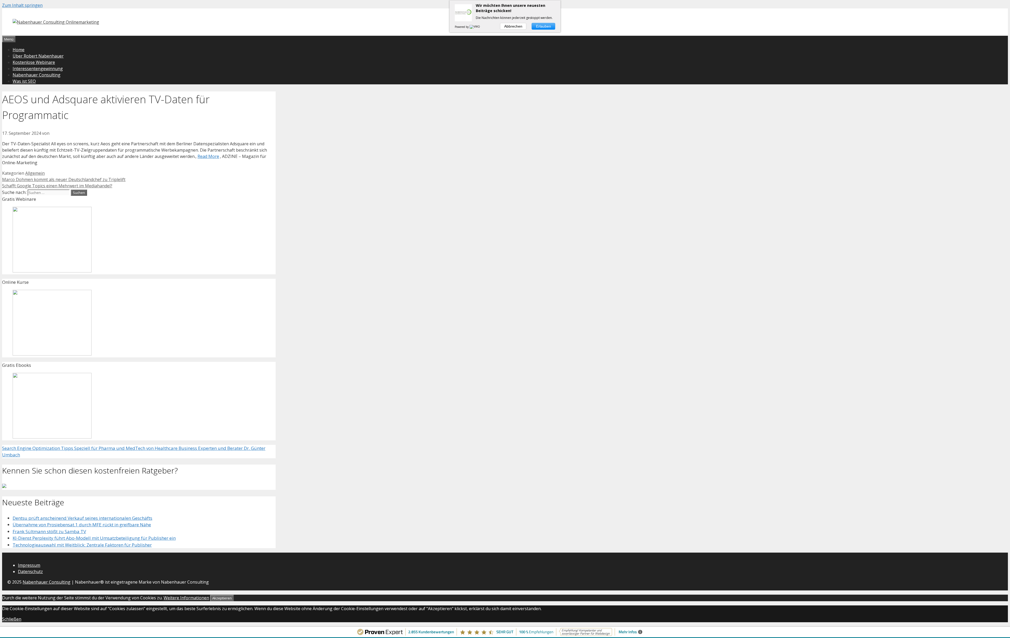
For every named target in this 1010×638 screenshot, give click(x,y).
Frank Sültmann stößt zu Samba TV (49, 531)
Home (18, 50)
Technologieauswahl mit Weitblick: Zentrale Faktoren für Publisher (82, 545)
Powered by (462, 27)
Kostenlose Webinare (34, 62)
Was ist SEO (24, 81)
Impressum (29, 565)
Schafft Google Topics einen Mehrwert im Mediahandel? (57, 186)
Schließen (11, 619)
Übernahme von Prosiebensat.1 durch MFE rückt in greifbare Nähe (82, 525)
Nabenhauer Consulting (36, 75)
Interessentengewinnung (38, 68)
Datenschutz (30, 571)
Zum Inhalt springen (22, 5)
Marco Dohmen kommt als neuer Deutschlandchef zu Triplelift (63, 179)
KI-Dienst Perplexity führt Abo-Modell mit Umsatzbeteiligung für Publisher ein (94, 538)
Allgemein (35, 173)
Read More (208, 156)
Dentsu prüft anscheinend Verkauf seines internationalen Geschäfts (82, 518)
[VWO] (475, 27)
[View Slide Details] (52, 271)
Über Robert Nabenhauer (38, 56)
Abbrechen (513, 26)
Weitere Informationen (186, 598)
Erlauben (543, 26)
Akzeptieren (222, 598)
